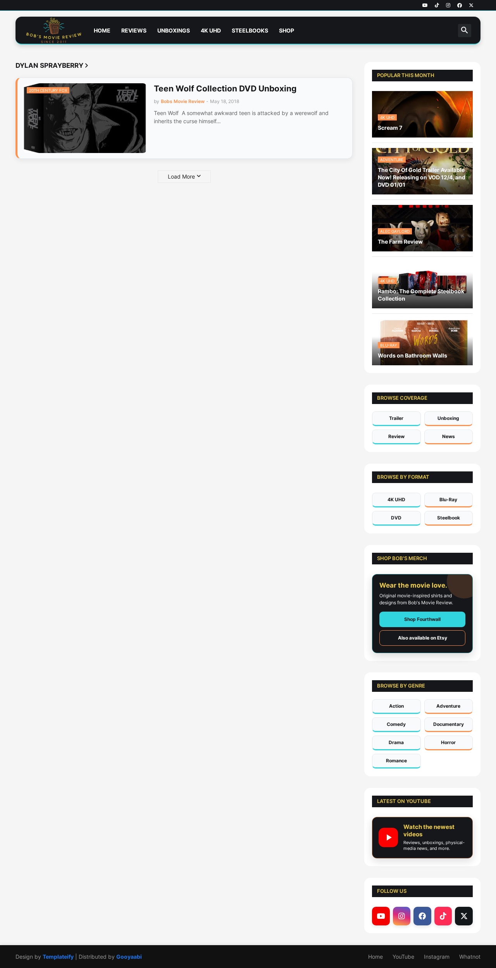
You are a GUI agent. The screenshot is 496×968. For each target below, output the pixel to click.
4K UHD (211, 30)
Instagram (437, 956)
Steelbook (448, 518)
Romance (396, 760)
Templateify (58, 956)
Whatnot (469, 956)
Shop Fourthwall (422, 619)
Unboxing (448, 418)
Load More (181, 176)
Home (102, 30)
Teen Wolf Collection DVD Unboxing (225, 88)
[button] (464, 30)
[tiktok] (437, 5)
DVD (396, 518)
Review (396, 436)
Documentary (448, 724)
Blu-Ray (448, 499)
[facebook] (459, 5)
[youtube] (425, 5)
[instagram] (448, 5)
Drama (396, 742)
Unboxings (173, 30)
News (448, 436)
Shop (286, 30)
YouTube (403, 956)
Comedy (396, 724)
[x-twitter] (471, 5)
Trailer (396, 418)
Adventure (448, 706)
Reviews (133, 30)
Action (396, 706)
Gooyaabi (129, 956)
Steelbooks (250, 30)
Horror (448, 742)
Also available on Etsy (422, 638)
